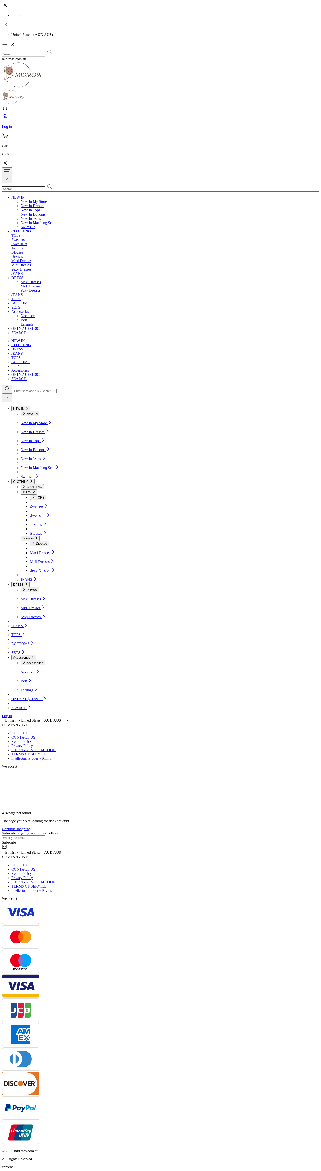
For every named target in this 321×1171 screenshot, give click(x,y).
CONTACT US (23, 737)
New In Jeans (31, 218)
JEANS (17, 273)
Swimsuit (28, 227)
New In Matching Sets (37, 223)
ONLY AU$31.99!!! (26, 328)
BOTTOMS (20, 303)
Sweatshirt (19, 244)
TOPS (16, 235)
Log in (7, 716)
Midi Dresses (21, 265)
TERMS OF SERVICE (29, 754)
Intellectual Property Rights (31, 758)
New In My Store (34, 202)
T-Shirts (17, 248)
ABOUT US (21, 733)
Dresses (17, 257)
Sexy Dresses (21, 269)
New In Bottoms (33, 214)
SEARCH (19, 333)
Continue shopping (16, 829)
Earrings (27, 324)
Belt (24, 320)
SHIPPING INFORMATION (33, 750)
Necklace (28, 316)
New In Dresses (32, 206)
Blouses (17, 252)
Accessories (20, 312)
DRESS (17, 278)
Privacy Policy (22, 746)
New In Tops (30, 210)
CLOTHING (21, 231)
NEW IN (18, 197)
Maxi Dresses (21, 261)
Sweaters (18, 240)
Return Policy (21, 741)
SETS (15, 307)
